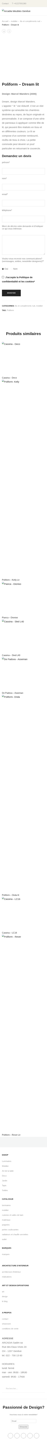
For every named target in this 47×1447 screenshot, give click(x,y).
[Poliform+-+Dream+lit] (16, 317)
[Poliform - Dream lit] (3, 317)
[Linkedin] (23, 1435)
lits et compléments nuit (30, 21)
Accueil (5, 21)
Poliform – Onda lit (10, 895)
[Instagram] (36, 1435)
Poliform (10, 310)
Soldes (5, 1190)
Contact (5, 3)
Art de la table (8, 1171)
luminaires (6, 1205)
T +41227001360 (19, 3)
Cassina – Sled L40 (11, 655)
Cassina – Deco (9, 378)
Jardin (4, 1180)
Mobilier (5, 1166)
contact (5, 1319)
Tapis (4, 1185)
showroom (6, 1324)
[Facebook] (10, 1435)
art (3, 1291)
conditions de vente (10, 1328)
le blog (4, 1301)
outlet (4, 1239)
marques (6, 1254)
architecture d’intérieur (11, 1272)
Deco (4, 1176)
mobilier (14, 21)
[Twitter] (17, 1435)
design (5, 1296)
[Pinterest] (30, 1435)
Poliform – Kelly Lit (10, 580)
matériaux (6, 1220)
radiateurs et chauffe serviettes (15, 1234)
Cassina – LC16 (9, 933)
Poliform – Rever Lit (11, 1135)
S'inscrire (23, 1427)
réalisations (7, 1277)
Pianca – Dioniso (10, 617)
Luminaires (6, 1161)
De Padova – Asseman (12, 693)
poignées (6, 1225)
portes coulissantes (10, 1229)
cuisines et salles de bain (12, 1215)
